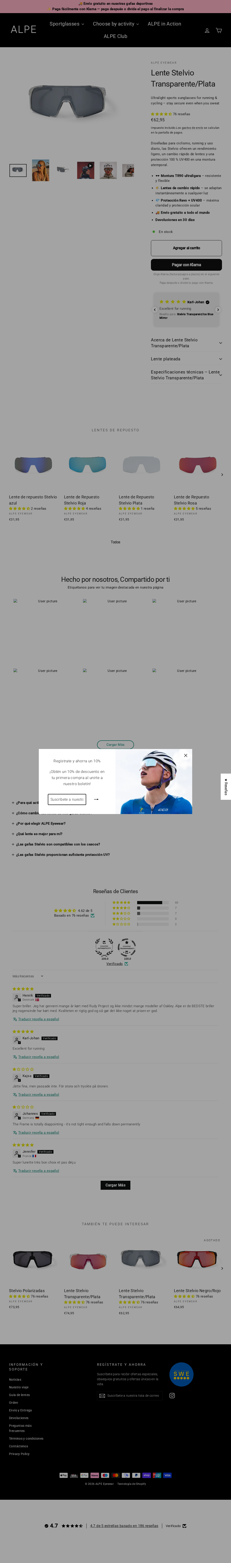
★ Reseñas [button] (226, 786)
